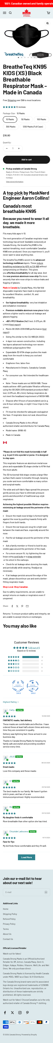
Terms (6, 929)
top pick (15, 192)
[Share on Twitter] (17, 606)
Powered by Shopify (29, 1035)
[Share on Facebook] (12, 606)
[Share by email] (27, 606)
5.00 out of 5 (34, 648)
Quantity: (7, 142)
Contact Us (8, 939)
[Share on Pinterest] (22, 606)
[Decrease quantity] (6, 148)
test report (15, 324)
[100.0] (18, 686)
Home (5, 909)
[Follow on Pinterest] (27, 1013)
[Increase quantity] (19, 148)
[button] (9, 107)
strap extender (34, 556)
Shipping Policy (10, 914)
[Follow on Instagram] (20, 1013)
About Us (7, 934)
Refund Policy (9, 919)
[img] (9, 716)
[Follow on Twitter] (12, 1013)
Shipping (12, 100)
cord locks (18, 556)
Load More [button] (26, 857)
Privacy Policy (9, 924)
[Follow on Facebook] (5, 1013)
